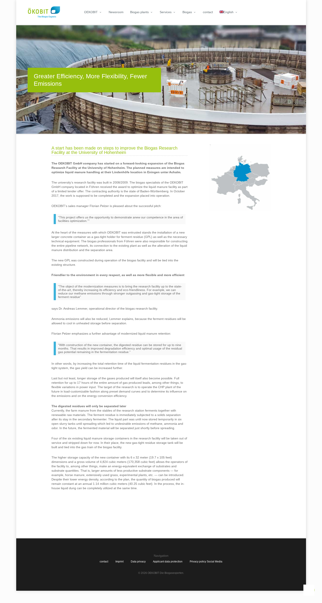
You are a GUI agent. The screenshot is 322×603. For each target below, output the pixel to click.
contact (104, 561)
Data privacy (138, 561)
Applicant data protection (167, 561)
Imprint (119, 561)
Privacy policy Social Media (206, 561)
